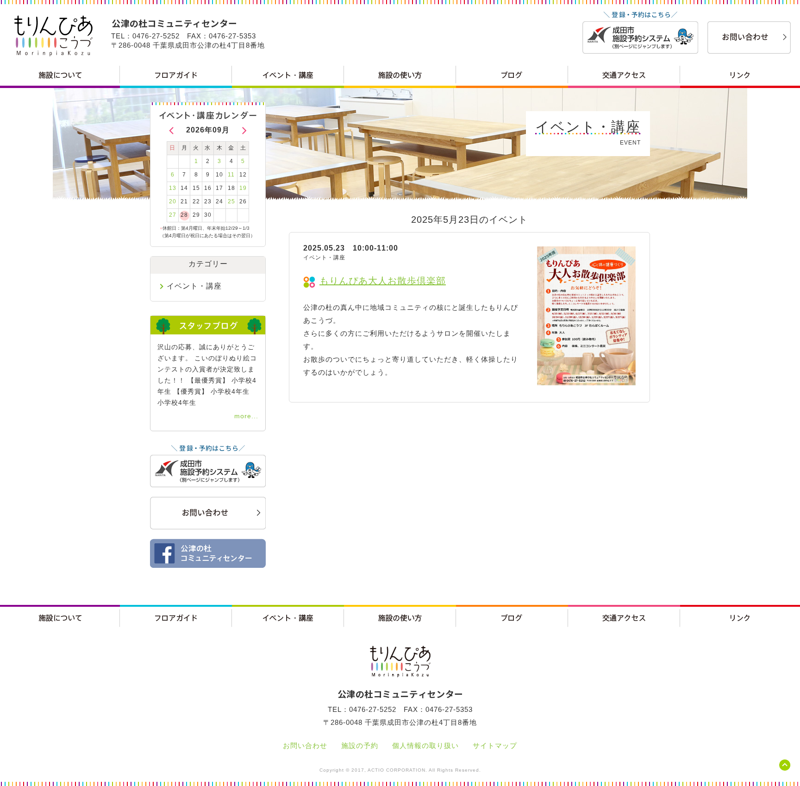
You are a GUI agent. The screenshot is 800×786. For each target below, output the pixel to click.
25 (231, 201)
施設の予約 (359, 745)
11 (231, 174)
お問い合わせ (305, 745)
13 (172, 188)
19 (243, 188)
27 (172, 215)
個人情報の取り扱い (425, 745)
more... (246, 416)
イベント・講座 (194, 286)
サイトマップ (495, 745)
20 (172, 201)
